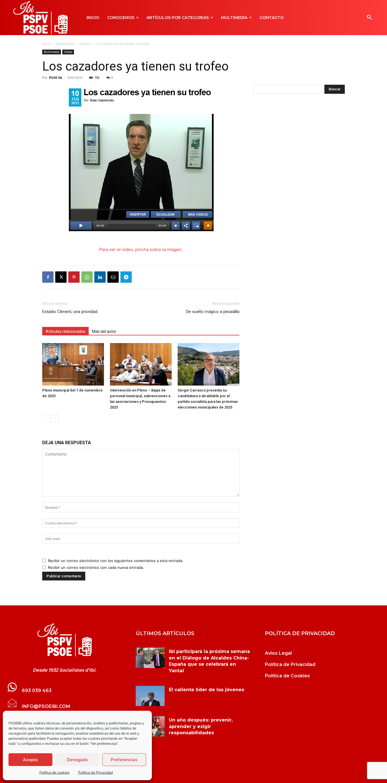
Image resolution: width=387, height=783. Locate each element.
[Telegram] (126, 277)
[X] (61, 277)
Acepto (30, 759)
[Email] (113, 277)
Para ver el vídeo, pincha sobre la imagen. (141, 249)
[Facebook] (48, 277)
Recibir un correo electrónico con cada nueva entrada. (96, 567)
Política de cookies (54, 772)
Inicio (46, 43)
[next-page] (54, 418)
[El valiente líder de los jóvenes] (150, 696)
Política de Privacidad (95, 772)
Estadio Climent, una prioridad (69, 311)
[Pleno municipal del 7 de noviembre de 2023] (73, 364)
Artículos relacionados (65, 331)
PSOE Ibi (55, 77)
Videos (84, 43)
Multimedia (65, 43)
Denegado (77, 759)
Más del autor (104, 331)
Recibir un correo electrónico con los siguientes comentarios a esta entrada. (115, 560)
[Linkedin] (100, 277)
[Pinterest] (74, 277)
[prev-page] (45, 418)
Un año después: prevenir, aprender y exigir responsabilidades (201, 726)
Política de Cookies (287, 675)
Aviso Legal (278, 653)
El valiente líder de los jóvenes (206, 689)
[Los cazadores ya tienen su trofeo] (64, 640)
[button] (369, 17)
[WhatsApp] (87, 277)
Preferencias (124, 759)
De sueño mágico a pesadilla (212, 311)
